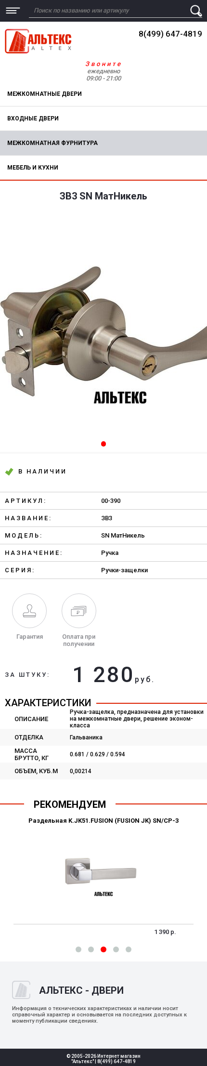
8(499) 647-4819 (170, 34)
